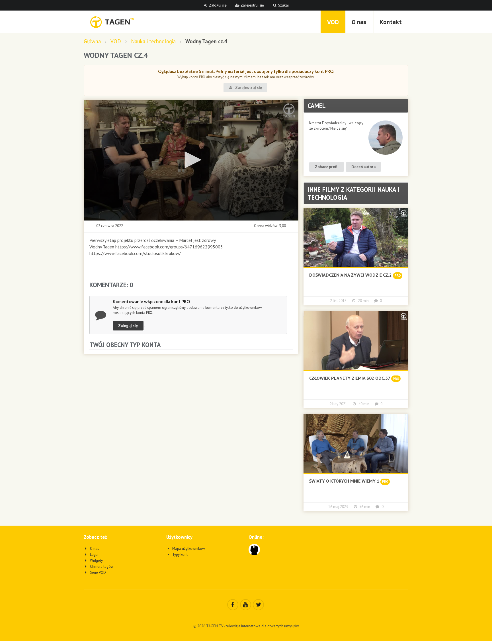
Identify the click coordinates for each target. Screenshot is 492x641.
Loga (93, 554)
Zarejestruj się (252, 5)
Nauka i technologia (153, 41)
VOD (333, 22)
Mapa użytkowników (188, 548)
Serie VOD (97, 572)
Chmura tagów (101, 566)
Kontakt (391, 22)
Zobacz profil (327, 166)
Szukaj (283, 5)
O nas (359, 22)
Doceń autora (363, 166)
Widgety (96, 560)
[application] (191, 160)
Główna (92, 41)
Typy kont (179, 554)
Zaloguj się (218, 5)
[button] (191, 159)
